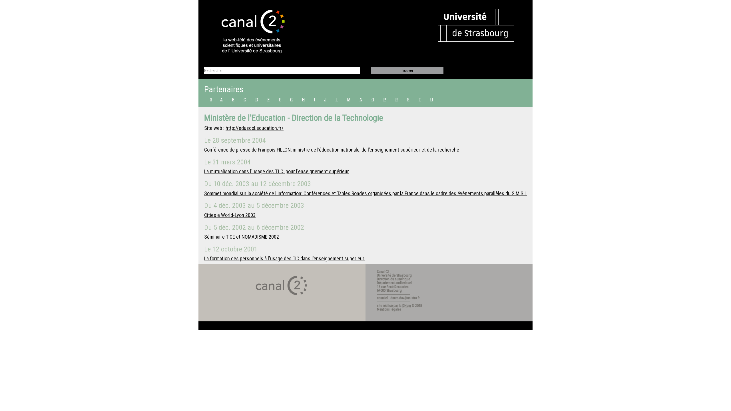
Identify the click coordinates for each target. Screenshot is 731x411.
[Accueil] (248, 32)
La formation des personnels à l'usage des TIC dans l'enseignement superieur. (284, 258)
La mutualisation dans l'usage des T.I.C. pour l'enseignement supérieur (276, 171)
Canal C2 (383, 272)
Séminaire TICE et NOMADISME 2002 (241, 237)
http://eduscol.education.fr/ (255, 128)
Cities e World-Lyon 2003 (230, 215)
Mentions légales (389, 309)
